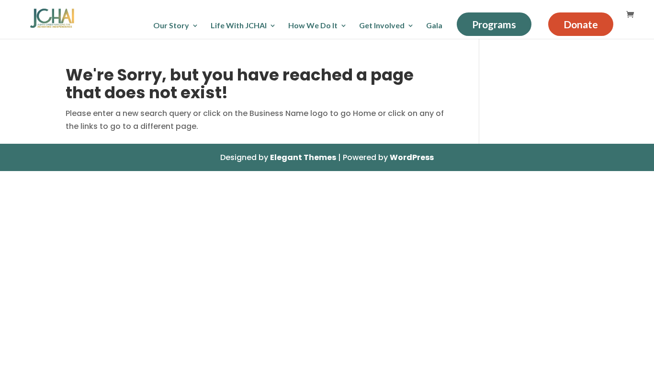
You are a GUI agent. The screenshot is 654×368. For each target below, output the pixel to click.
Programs (494, 24)
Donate (581, 24)
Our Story (171, 26)
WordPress (412, 157)
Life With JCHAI (239, 26)
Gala (434, 26)
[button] (641, 156)
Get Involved (382, 26)
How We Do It (313, 26)
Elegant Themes (303, 157)
